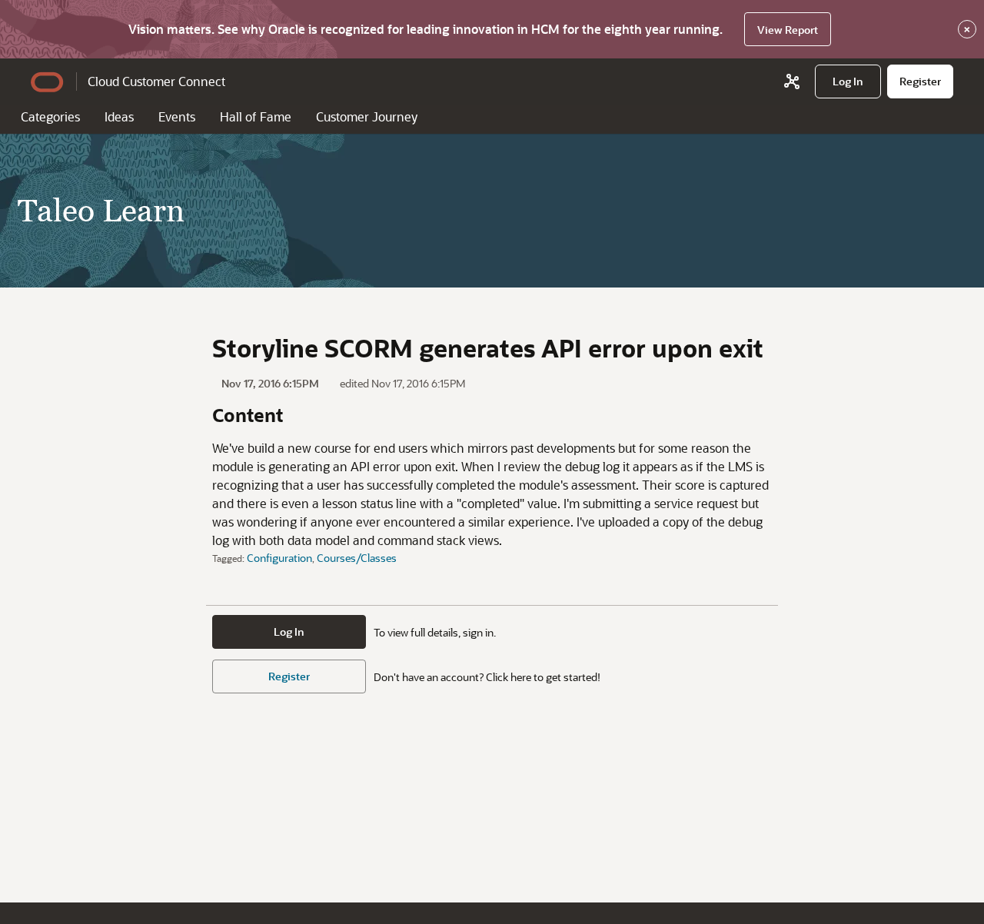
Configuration (279, 557)
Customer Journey (366, 116)
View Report (787, 29)
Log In (289, 631)
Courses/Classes (357, 557)
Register (289, 676)
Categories (50, 116)
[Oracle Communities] (792, 81)
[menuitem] (848, 81)
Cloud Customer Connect (156, 81)
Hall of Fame (255, 116)
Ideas (119, 116)
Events (176, 116)
